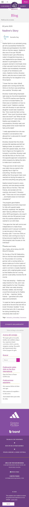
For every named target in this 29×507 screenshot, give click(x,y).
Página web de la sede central (14, 452)
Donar (26, 2)
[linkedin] (13, 486)
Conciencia (23, 317)
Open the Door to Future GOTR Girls (10, 375)
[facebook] (19, 486)
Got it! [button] (8, 504)
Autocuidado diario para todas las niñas (11, 398)
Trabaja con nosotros (14, 439)
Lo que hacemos (5, 6)
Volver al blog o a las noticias (15, 330)
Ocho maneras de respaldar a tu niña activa (11, 392)
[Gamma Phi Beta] (14, 424)
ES (7, 2)
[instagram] (9, 486)
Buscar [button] (6, 360)
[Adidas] (14, 415)
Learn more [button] (14, 499)
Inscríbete (23, 6)
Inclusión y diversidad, (13, 317)
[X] (16, 486)
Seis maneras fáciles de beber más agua (11, 387)
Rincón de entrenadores (14, 445)
